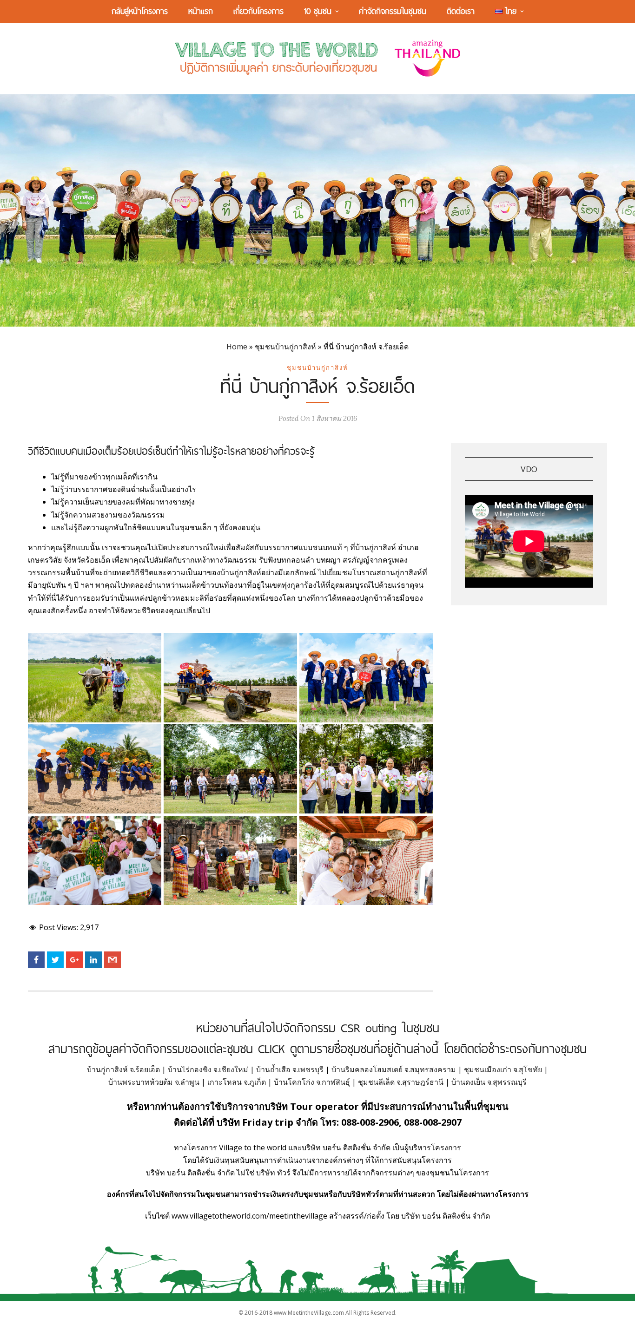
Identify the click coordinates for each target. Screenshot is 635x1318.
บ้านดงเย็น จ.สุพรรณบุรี (489, 1082)
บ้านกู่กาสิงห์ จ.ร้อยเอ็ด (123, 1069)
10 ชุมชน (317, 11)
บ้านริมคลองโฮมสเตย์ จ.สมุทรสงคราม (393, 1069)
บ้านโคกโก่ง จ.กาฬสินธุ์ (312, 1082)
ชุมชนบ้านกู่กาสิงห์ (285, 346)
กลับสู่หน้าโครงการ (140, 11)
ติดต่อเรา (461, 11)
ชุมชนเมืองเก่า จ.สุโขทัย (503, 1069)
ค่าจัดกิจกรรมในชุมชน (392, 11)
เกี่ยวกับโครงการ (258, 11)
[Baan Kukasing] (94, 677)
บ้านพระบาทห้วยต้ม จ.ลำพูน (153, 1082)
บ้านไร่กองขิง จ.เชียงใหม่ (208, 1069)
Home (236, 346)
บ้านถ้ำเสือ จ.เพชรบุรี (290, 1069)
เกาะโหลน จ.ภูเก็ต (236, 1082)
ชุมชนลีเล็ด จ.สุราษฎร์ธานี (400, 1082)
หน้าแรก (200, 11)
